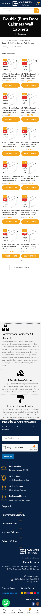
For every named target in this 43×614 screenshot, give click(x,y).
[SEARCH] (36, 10)
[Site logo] (22, 3)
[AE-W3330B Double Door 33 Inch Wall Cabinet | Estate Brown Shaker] (30, 201)
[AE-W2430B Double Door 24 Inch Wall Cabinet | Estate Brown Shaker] (11, 65)
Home (4, 40)
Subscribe (8, 456)
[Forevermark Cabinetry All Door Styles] (5, 327)
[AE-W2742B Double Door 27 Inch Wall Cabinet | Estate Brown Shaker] (30, 133)
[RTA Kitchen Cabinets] (20, 373)
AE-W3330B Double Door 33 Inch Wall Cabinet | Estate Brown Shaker (30, 213)
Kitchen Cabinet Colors (20, 406)
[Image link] (9, 593)
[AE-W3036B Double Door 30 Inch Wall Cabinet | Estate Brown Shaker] (30, 167)
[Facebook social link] (33, 604)
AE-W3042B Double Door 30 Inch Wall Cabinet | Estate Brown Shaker (11, 213)
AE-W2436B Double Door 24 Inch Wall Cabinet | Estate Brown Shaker (30, 76)
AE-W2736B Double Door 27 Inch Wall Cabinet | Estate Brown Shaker (10, 144)
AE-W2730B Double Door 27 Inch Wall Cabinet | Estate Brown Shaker (30, 110)
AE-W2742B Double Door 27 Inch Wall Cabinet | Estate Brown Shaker (30, 144)
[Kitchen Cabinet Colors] (20, 399)
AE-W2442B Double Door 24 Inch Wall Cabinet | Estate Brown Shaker (11, 110)
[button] (21, 512)
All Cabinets (13, 40)
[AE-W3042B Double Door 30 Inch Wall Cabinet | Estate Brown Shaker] (11, 201)
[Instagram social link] (37, 604)
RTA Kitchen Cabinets (21, 380)
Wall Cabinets (25, 40)
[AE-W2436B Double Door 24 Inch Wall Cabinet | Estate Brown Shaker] (30, 65)
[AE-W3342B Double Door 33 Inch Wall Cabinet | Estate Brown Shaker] (30, 236)
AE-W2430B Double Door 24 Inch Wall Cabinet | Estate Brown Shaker (11, 76)
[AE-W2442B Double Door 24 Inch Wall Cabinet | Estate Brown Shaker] (11, 99)
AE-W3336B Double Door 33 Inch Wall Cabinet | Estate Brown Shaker (10, 247)
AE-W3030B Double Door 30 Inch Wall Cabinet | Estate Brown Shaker (11, 178)
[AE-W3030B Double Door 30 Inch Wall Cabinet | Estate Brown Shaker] (11, 167)
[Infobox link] (20, 468)
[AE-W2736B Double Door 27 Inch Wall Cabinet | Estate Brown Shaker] (11, 133)
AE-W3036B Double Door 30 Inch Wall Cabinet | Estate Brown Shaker (30, 178)
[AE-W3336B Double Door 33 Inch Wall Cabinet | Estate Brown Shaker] (11, 236)
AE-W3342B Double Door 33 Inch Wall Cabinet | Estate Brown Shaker (30, 247)
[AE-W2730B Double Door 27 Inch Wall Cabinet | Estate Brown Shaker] (30, 99)
